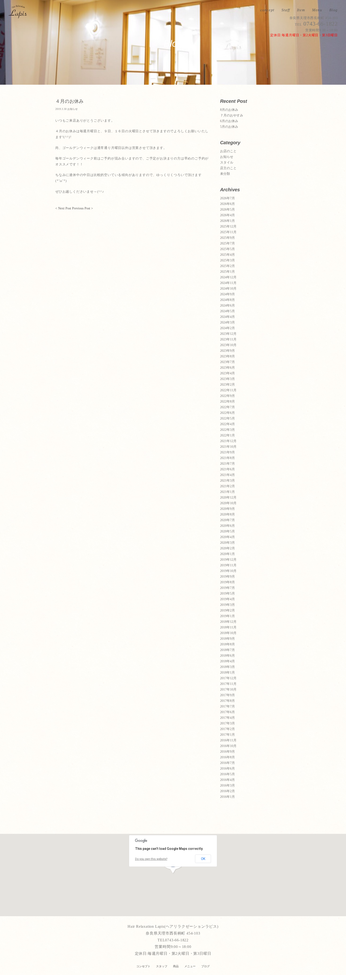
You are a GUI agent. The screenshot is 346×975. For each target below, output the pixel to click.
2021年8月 (227, 458)
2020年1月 (227, 554)
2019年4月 (227, 599)
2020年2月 (227, 548)
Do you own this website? (151, 859)
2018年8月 (227, 644)
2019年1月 (227, 616)
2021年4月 (227, 475)
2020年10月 (228, 503)
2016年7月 (227, 763)
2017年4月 (227, 717)
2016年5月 (227, 774)
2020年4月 (227, 537)
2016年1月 (227, 797)
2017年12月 (228, 678)
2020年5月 (227, 531)
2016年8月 (227, 757)
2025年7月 (227, 243)
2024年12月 (228, 277)
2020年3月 (227, 542)
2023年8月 (227, 356)
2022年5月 (227, 418)
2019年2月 (227, 610)
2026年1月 (227, 221)
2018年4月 (227, 661)
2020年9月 (227, 509)
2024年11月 (228, 283)
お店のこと (228, 151)
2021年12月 (228, 441)
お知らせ (226, 157)
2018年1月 (227, 672)
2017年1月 (227, 734)
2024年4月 (227, 317)
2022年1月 (227, 435)
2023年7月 (227, 362)
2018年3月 (227, 667)
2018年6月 (227, 655)
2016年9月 (227, 751)
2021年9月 (227, 452)
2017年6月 (227, 712)
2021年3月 (227, 480)
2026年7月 (227, 198)
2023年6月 (227, 367)
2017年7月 (227, 706)
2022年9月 (227, 396)
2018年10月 (228, 633)
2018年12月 (228, 621)
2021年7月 (227, 463)
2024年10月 (228, 288)
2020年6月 (227, 525)
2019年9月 (227, 576)
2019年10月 (228, 571)
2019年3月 (227, 605)
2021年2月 (227, 486)
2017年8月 (227, 701)
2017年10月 (228, 689)
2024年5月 (227, 311)
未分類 (225, 174)
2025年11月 (228, 232)
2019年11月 (228, 565)
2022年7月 (227, 407)
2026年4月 (227, 215)
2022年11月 (228, 390)
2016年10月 (228, 746)
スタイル (226, 162)
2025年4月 (227, 254)
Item (301, 10)
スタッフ (161, 966)
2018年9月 (227, 638)
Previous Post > (82, 208)
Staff (286, 10)
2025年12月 (228, 226)
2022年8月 (227, 401)
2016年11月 (228, 740)
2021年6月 (227, 469)
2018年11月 (228, 627)
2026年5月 (227, 209)
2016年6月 (227, 768)
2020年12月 (228, 497)
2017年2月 (227, 729)
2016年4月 (227, 780)
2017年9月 (227, 695)
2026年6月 (227, 204)
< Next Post (63, 208)
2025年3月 (227, 260)
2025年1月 (227, 271)
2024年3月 (227, 322)
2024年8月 (227, 300)
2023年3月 (227, 379)
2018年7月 (227, 650)
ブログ (205, 966)
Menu (317, 10)
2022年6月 (227, 413)
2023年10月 (228, 345)
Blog (333, 10)
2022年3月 (227, 430)
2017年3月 (227, 723)
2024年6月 (227, 305)
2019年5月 (227, 593)
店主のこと (228, 168)
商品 (176, 966)
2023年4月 (227, 373)
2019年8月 (227, 582)
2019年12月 (228, 559)
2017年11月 (228, 684)
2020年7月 (227, 520)
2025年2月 (227, 266)
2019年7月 (227, 588)
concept (267, 10)
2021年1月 (227, 492)
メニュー (190, 966)
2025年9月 (227, 238)
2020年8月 (227, 514)
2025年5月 (227, 249)
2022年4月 (227, 424)
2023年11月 (228, 339)
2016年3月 (227, 785)
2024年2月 (227, 328)
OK (203, 859)
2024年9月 (227, 294)
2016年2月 (227, 791)
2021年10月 (228, 446)
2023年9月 (227, 350)
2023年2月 (227, 384)
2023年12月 (228, 334)
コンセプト (143, 966)
